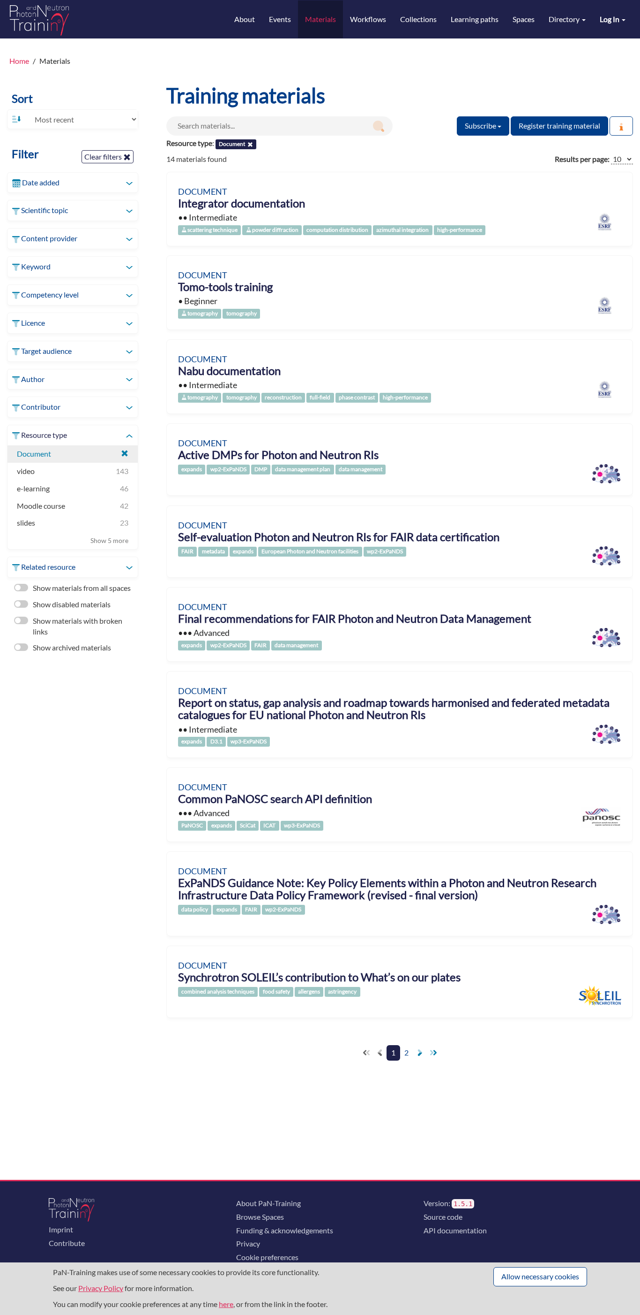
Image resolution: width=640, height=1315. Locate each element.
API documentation (455, 1230)
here (226, 1304)
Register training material (559, 125)
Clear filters (103, 156)
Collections (418, 19)
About (244, 19)
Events (280, 19)
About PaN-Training (268, 1203)
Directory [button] (565, 19)
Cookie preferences (267, 1257)
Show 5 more (109, 540)
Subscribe (481, 125)
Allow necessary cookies (540, 1276)
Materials (320, 19)
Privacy (248, 1243)
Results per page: (582, 158)
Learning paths (475, 19)
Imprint (61, 1229)
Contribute (67, 1243)
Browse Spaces (260, 1216)
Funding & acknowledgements (284, 1230)
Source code (443, 1216)
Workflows (368, 19)
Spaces (524, 19)
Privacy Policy (100, 1288)
